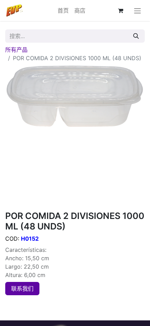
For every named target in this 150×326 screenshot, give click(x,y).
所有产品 (16, 49)
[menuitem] (63, 10)
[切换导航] (137, 10)
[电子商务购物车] (120, 10)
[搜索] (136, 36)
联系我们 (22, 288)
